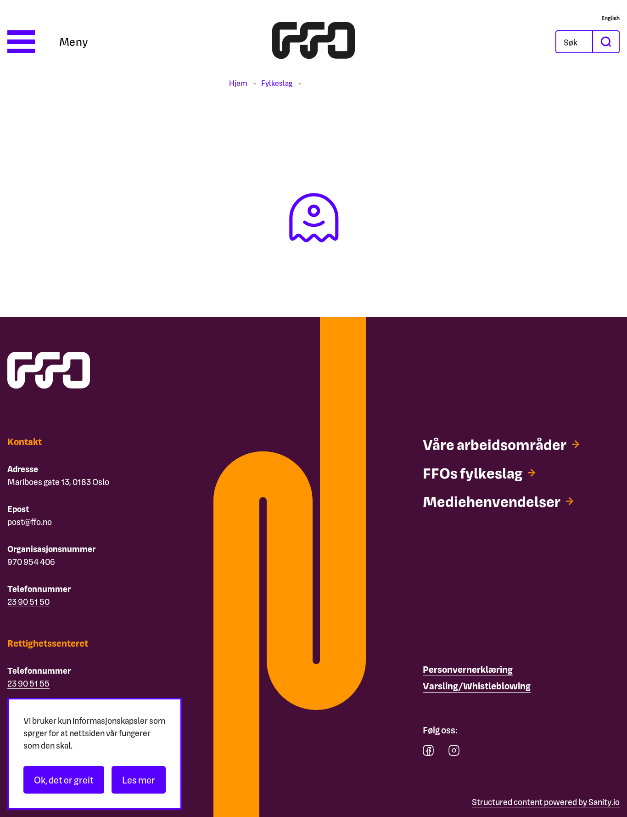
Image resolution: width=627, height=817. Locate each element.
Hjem (238, 83)
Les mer (138, 780)
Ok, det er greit (64, 780)
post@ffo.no (29, 521)
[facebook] (428, 752)
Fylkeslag (276, 83)
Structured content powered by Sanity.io (546, 801)
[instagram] (453, 752)
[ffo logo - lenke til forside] (313, 42)
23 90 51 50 (28, 601)
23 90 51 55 (28, 683)
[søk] (605, 41)
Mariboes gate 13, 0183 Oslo (58, 481)
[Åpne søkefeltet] (574, 41)
